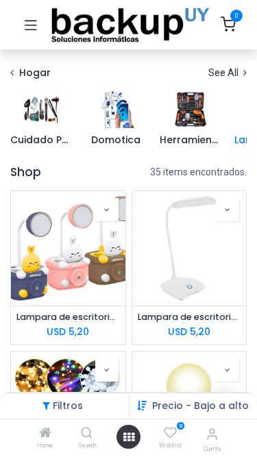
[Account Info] (212, 434)
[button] (200, 405)
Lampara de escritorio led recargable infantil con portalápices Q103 (68, 317)
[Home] (45, 433)
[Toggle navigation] (30, 25)
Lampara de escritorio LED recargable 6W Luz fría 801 (189, 317)
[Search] (86, 433)
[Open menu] (128, 437)
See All (224, 72)
